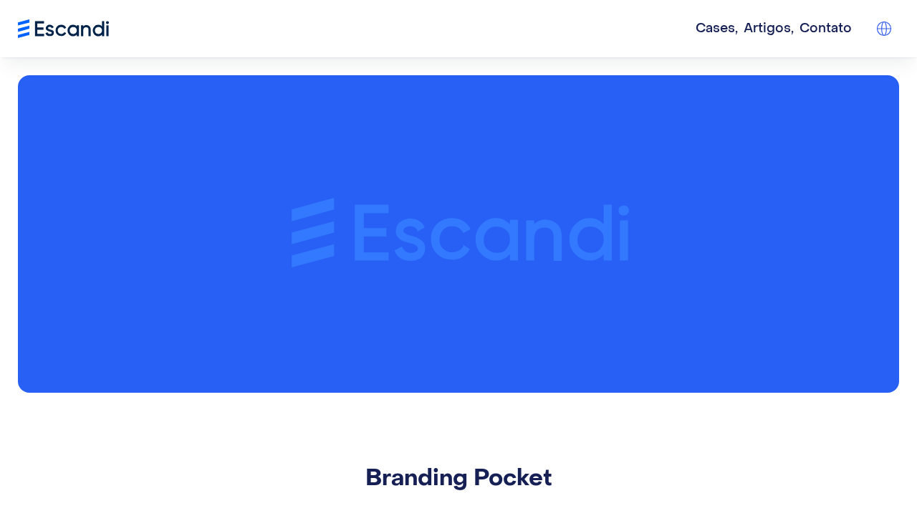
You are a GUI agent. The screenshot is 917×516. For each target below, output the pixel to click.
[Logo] (63, 28)
